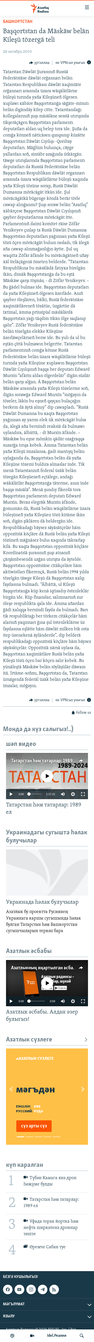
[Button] (39, 63)
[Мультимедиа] (32, 1335)
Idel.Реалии (56, 1336)
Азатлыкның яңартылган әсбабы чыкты (52, 968)
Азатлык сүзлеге (29, 1039)
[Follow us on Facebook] (8, 1289)
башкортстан (17, 22)
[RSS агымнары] (54, 1289)
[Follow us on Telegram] (42, 1289)
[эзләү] (81, 1335)
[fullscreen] (83, 794)
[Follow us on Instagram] (31, 1289)
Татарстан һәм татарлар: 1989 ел (44, 760)
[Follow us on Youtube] (19, 1289)
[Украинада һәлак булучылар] (47, 872)
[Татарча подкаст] (12, 1335)
